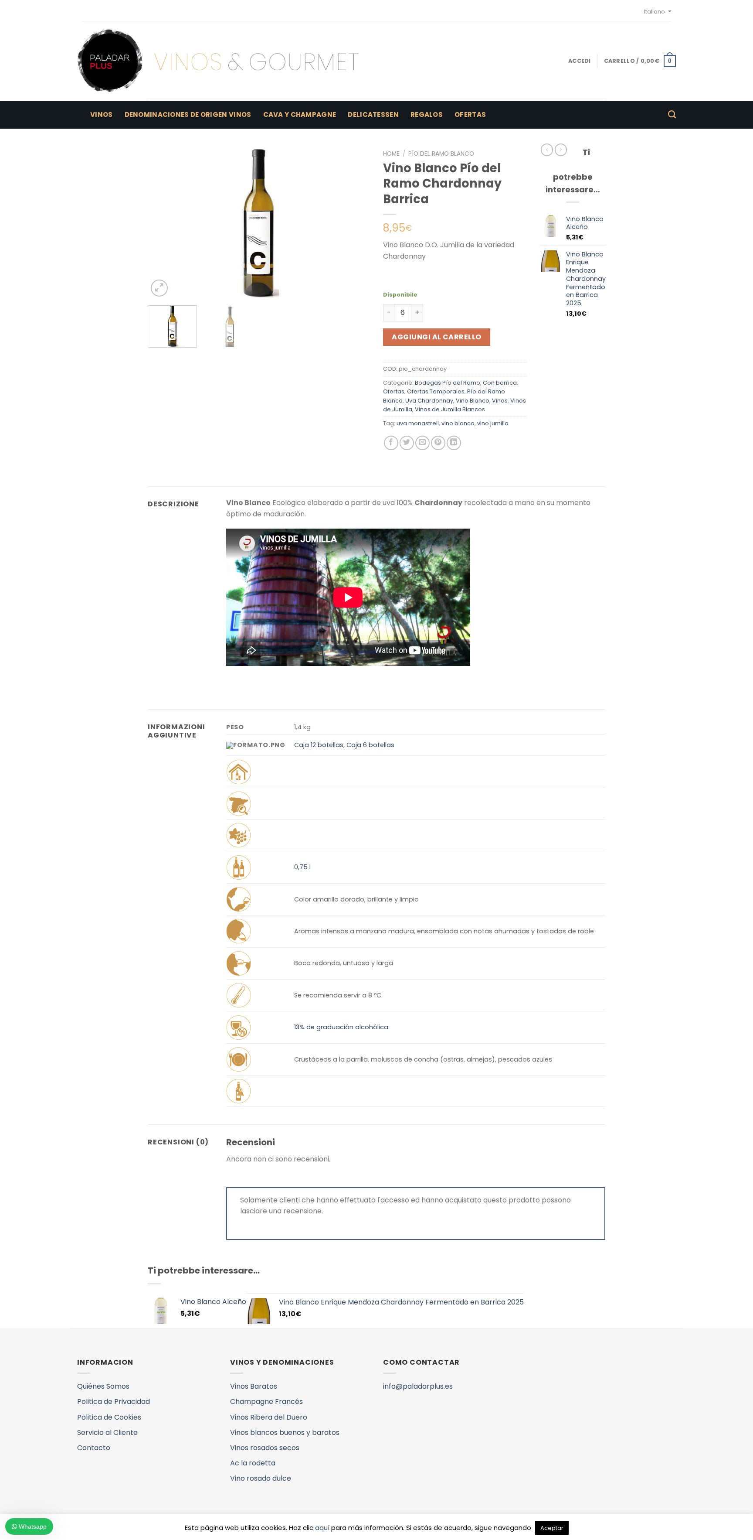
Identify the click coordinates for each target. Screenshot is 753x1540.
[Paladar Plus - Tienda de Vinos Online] (218, 61)
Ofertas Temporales (436, 391)
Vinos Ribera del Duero (268, 1417)
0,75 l (302, 867)
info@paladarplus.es (418, 1386)
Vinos (101, 114)
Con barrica (500, 382)
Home (391, 154)
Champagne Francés (266, 1402)
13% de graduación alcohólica (341, 1027)
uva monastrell (418, 423)
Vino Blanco (472, 400)
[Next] (355, 222)
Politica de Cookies (109, 1417)
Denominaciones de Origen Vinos (188, 114)
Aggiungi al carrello (437, 337)
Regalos (426, 114)
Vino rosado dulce (260, 1478)
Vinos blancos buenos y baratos (284, 1432)
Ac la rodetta (252, 1463)
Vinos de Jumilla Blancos (450, 409)
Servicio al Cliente (107, 1432)
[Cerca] (672, 115)
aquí (322, 1527)
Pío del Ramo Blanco (441, 154)
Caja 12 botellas (318, 745)
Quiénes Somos (103, 1386)
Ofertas (470, 114)
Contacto (93, 1448)
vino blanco (458, 423)
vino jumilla (493, 423)
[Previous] (163, 222)
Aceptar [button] (551, 1528)
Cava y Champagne (299, 114)
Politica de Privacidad (113, 1402)
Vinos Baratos (253, 1386)
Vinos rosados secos (264, 1448)
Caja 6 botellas (370, 745)
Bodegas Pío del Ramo (447, 382)
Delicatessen (373, 114)
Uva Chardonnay (429, 400)
